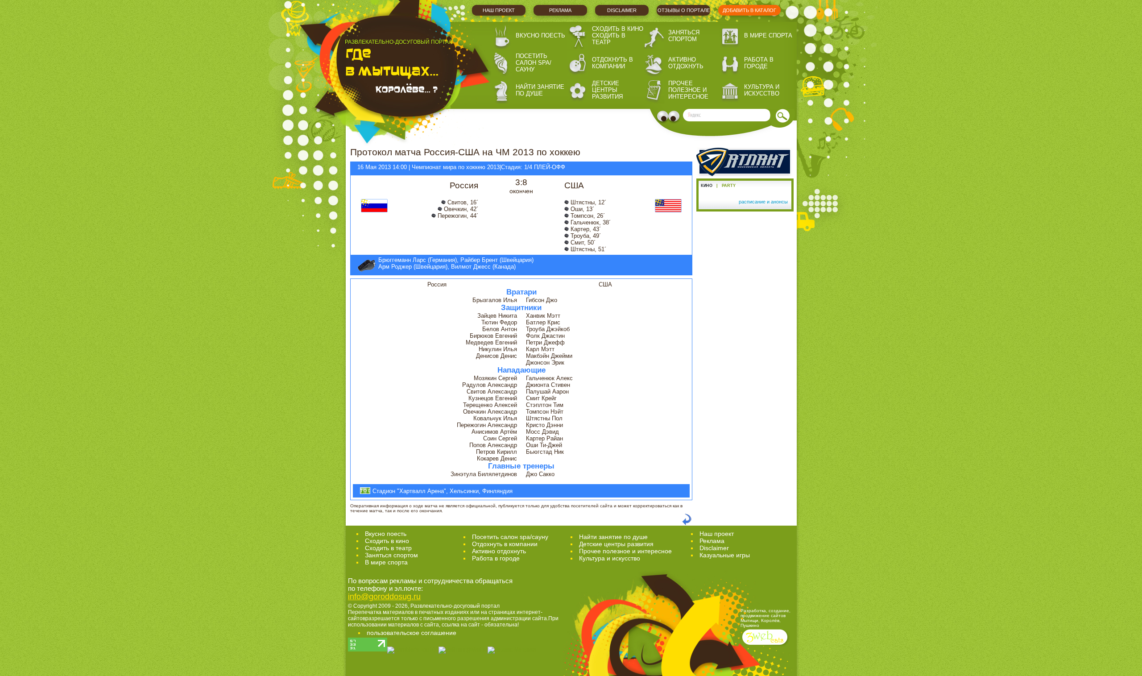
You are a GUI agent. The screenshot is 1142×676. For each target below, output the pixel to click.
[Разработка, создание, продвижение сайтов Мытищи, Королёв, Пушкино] (766, 645)
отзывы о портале (684, 10)
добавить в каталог (749, 10)
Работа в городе (759, 63)
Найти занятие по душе (540, 90)
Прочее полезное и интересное (688, 90)
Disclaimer (622, 10)
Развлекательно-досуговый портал (455, 606)
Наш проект (499, 10)
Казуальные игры (724, 555)
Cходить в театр (388, 548)
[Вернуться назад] (686, 523)
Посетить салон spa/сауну (533, 63)
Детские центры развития (607, 90)
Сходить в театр (608, 39)
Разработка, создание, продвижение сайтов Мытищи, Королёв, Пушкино (765, 618)
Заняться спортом (683, 35)
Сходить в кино (617, 28)
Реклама (560, 10)
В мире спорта (768, 35)
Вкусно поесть (540, 35)
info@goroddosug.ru (384, 596)
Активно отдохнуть (685, 63)
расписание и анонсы (763, 201)
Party (729, 185)
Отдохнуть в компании (612, 63)
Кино (706, 185)
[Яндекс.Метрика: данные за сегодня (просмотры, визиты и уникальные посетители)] (512, 650)
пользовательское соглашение (411, 632)
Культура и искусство (761, 90)
